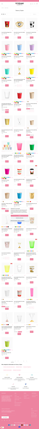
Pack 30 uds (15, 331)
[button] (12, 30)
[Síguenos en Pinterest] (6, 420)
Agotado (19, 85)
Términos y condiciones (34, 410)
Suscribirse (5, 417)
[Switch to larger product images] (1, 14)
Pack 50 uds (32, 108)
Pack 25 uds (3, 208)
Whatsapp (25, 396)
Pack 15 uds (28, 108)
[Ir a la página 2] (26, 361)
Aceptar (19, 215)
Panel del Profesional (34, 395)
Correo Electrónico (26, 395)
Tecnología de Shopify (22, 422)
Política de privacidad (14, 220)
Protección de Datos (34, 416)
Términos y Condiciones (20, 220)
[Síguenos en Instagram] (4, 420)
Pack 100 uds (20, 331)
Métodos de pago (17, 399)
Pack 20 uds (7, 109)
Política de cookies (33, 413)
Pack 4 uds (3, 109)
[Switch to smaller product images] (3, 14)
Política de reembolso (17, 405)
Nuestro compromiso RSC (18, 402)
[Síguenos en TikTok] (9, 420)
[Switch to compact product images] (5, 14)
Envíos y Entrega (17, 396)
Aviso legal (32, 412)
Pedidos (16, 395)
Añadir (7, 37)
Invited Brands (34, 396)
